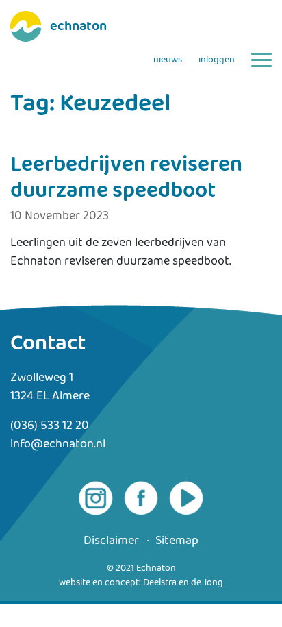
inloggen (216, 60)
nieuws (167, 60)
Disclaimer (111, 541)
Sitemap (176, 541)
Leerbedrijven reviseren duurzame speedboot (126, 177)
